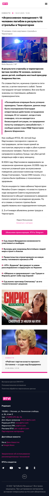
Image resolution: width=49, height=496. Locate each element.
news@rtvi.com (21, 423)
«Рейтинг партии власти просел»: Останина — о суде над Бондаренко (23, 363)
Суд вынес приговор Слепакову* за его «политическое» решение (22, 282)
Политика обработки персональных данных (19, 389)
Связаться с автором (24, 223)
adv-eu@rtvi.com (21, 428)
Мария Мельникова (24, 220)
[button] (46, 3)
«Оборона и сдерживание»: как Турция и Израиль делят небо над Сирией (23, 274)
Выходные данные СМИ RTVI (12, 382)
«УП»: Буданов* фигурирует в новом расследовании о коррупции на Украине (22, 266)
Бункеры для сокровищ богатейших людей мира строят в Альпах (24, 250)
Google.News (8, 445)
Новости (6, 13)
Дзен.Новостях (12, 442)
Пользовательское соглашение (14, 385)
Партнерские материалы (13, 431)
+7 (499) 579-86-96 (14, 417)
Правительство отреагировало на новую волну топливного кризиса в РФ (23, 258)
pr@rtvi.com (20, 426)
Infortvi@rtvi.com (28, 420)
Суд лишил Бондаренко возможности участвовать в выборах (21, 242)
